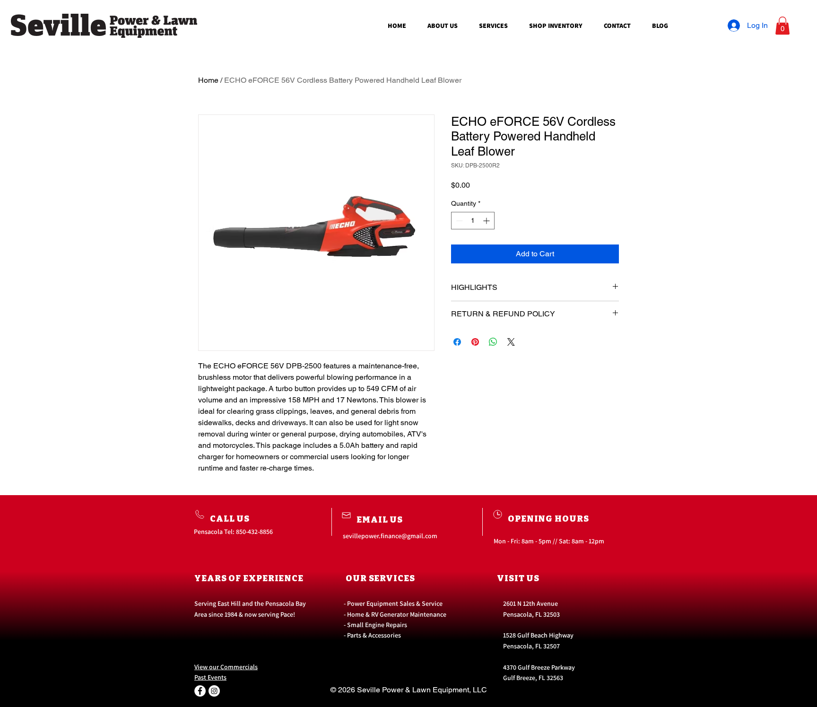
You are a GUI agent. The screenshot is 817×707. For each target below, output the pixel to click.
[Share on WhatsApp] (493, 342)
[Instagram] (214, 691)
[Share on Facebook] (457, 342)
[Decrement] (458, 220)
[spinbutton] (472, 220)
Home (208, 80)
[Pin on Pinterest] (475, 342)
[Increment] (487, 220)
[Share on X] (511, 342)
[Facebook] (200, 691)
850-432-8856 (254, 531)
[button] (782, 26)
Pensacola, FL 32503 (531, 614)
